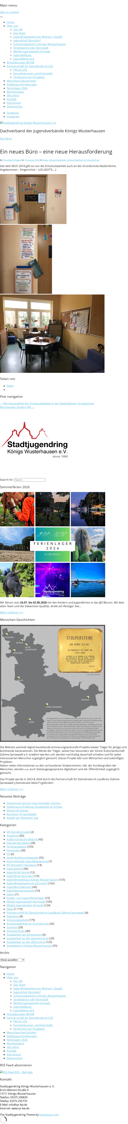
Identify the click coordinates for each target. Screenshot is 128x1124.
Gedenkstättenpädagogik (22, 858)
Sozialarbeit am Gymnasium (24, 934)
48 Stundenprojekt (18, 832)
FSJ (8, 854)
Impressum (14, 103)
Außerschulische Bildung (22, 839)
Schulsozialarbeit (57, 160)
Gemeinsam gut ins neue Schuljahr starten (33, 803)
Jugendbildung (22, 55)
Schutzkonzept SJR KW (20, 62)
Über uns (12, 26)
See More (6, 138)
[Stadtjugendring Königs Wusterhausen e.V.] (28, 123)
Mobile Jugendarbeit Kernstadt (26, 902)
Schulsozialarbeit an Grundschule (82, 160)
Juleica (11, 894)
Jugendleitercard (23, 59)
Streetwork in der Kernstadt (30, 48)
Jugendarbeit (15, 868)
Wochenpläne (15, 92)
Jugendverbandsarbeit (21, 890)
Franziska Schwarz (12, 160)
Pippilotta (13, 916)
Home (10, 22)
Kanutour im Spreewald (21, 814)
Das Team (19, 33)
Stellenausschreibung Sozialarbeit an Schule (34, 807)
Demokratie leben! (18, 843)
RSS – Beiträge (23, 1072)
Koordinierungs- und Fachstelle (33, 73)
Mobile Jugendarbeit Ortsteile (31, 51)
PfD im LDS (20, 70)
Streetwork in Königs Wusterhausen (29, 946)
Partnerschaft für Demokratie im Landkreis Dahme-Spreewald (45, 912)
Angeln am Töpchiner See (22, 818)
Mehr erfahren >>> (12, 612)
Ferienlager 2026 (17, 88)
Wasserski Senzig (17, 810)
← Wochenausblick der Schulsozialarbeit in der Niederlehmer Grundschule (47, 403)
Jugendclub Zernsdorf (26, 40)
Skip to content (9, 12)
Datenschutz (14, 106)
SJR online (13, 95)
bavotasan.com (49, 1114)
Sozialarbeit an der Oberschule (26, 942)
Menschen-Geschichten (21, 81)
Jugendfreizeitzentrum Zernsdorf (27, 883)
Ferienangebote (16, 846)
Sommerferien (16, 931)
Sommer (12, 927)
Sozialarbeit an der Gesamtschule (28, 938)
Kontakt (11, 99)
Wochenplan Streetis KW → (17, 407)
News (45, 160)
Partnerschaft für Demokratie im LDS (30, 66)
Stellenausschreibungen (22, 84)
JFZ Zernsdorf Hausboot (21, 865)
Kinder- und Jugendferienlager (25, 898)
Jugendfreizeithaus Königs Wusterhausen (32, 880)
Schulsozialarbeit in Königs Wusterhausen (39, 44)
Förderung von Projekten (29, 77)
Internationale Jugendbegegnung (27, 861)
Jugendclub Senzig (18, 872)
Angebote (13, 836)
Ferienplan (13, 850)
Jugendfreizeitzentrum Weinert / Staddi (37, 37)
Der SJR (17, 29)
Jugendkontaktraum (19, 887)
